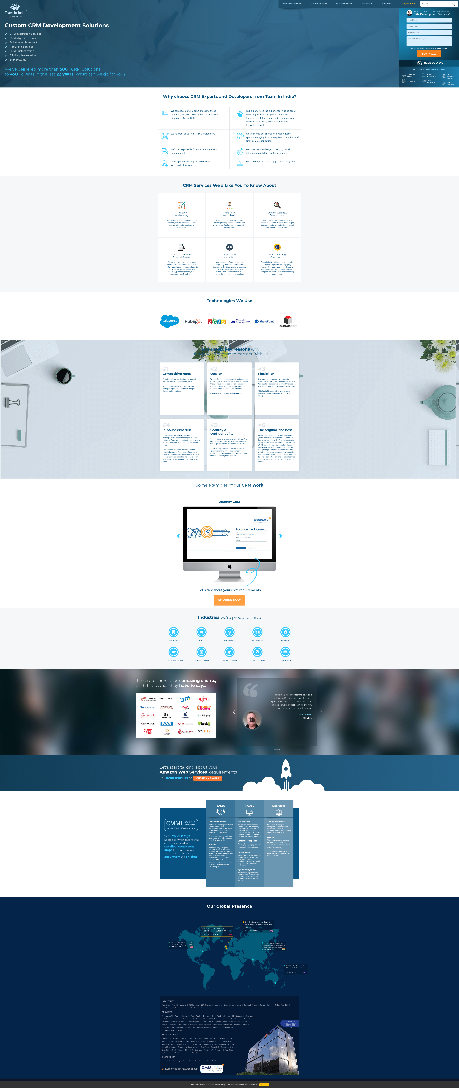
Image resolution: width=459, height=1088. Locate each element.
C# (171, 1038)
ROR (230, 1038)
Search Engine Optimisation (218, 1022)
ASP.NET (165, 1038)
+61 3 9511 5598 (291, 973)
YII (211, 1038)
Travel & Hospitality (179, 1005)
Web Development (169, 1019)
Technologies (317, 4)
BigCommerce (167, 1053)
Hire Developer (290, 4)
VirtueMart (191, 1053)
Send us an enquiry (208, 778)
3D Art (204, 1019)
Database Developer (184, 1044)
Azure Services (249, 1019)
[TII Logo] (16, 10)
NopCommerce (180, 1053)
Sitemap (202, 1061)
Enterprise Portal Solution (185, 1027)
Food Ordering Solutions (171, 1008)
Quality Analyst (177, 1050)
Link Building (183, 1025)
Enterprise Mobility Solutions (200, 1025)
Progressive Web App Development (175, 1016)
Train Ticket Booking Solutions (193, 1008)
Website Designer (168, 1044)
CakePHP (197, 1038)
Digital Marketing (168, 1027)
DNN (176, 1038)
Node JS (181, 1041)
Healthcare (218, 1005)
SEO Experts (226, 1041)
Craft (215, 1044)
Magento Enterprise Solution (207, 1027)
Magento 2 (232, 1044)
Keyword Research (169, 1025)
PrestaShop (229, 1050)
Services (366, 4)
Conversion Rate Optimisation (173, 1030)
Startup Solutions (266, 1005)
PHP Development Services (242, 1016)
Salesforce (205, 1047)
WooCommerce (216, 1050)
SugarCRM (215, 1047)
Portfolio (172, 1061)
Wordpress (207, 1044)
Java (163, 1041)
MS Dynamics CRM (192, 1047)
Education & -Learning (233, 1005)
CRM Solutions (213, 1019)
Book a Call (429, 54)
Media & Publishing (281, 1005)
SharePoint (166, 1050)
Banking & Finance (251, 1005)
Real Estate (166, 1005)
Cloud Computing (227, 1027)
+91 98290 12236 (269, 949)
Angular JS (171, 1041)
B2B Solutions (194, 1005)
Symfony (223, 1038)
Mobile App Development (200, 1016)
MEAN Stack (202, 1041)
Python (206, 1050)
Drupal (180, 1047)
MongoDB (189, 1050)
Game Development (185, 1019)
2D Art (197, 1019)
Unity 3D (165, 1047)
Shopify (234, 1047)
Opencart (198, 1050)
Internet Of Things (240, 1025)
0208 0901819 (177, 778)
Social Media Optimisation (222, 1025)
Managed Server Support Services (193, 1022)
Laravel (205, 1038)
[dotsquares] (179, 1069)
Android (212, 1041)
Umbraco (198, 1044)
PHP (190, 1038)
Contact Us (193, 1061)
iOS (218, 1041)
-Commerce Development (231, 1019)
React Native (190, 1041)
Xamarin (183, 1038)
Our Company (343, 4)
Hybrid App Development (220, 1016)
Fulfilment (215, 1061)
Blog (208, 1061)
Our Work (387, 4)
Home (164, 1061)
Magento (222, 1044)
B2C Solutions (206, 1005)
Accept (264, 1085)
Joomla (173, 1047)
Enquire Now (408, 4)
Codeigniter (225, 1047)
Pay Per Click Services (239, 1022)
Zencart (200, 1053)
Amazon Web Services (170, 1022)
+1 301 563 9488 (176, 947)
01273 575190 (251, 930)
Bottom (223, 1065)
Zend (216, 1038)
